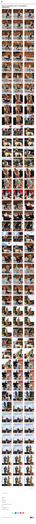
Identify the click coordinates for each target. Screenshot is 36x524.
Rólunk (3, 497)
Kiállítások (4, 500)
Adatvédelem (4, 507)
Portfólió (4, 502)
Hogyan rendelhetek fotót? (7, 504)
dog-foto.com (5, 493)
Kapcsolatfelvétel (5, 509)
